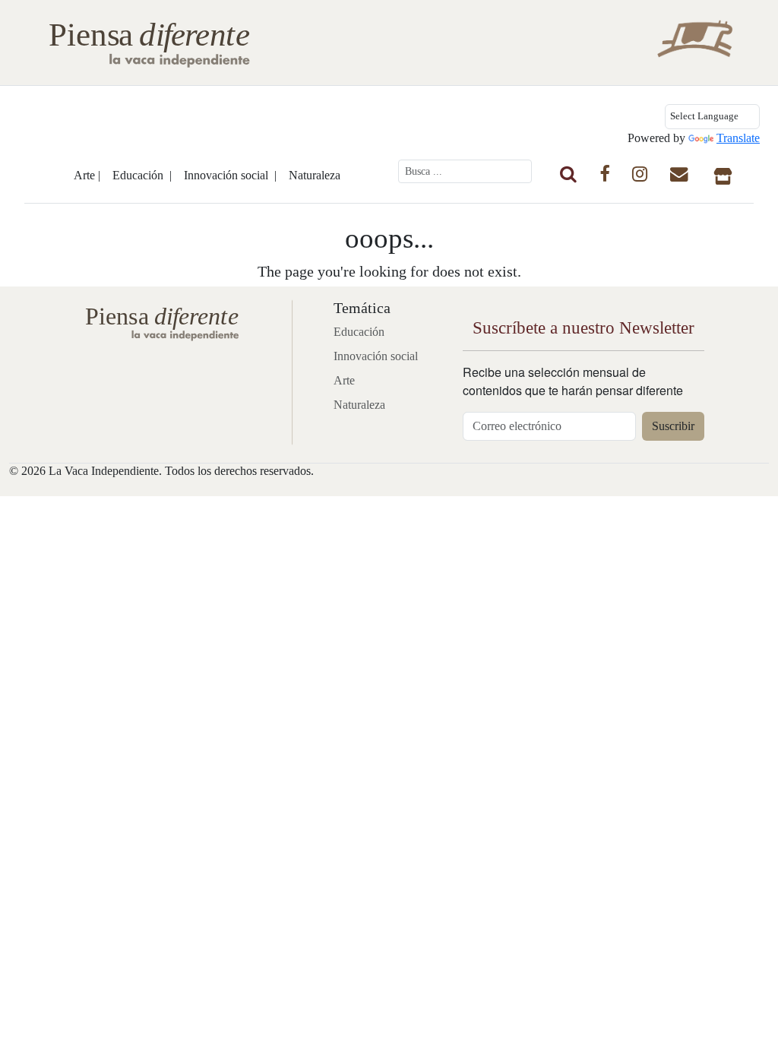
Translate (738, 137)
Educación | (142, 175)
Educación (359, 331)
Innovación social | (230, 175)
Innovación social (376, 356)
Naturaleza (314, 175)
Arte (344, 380)
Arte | (87, 175)
